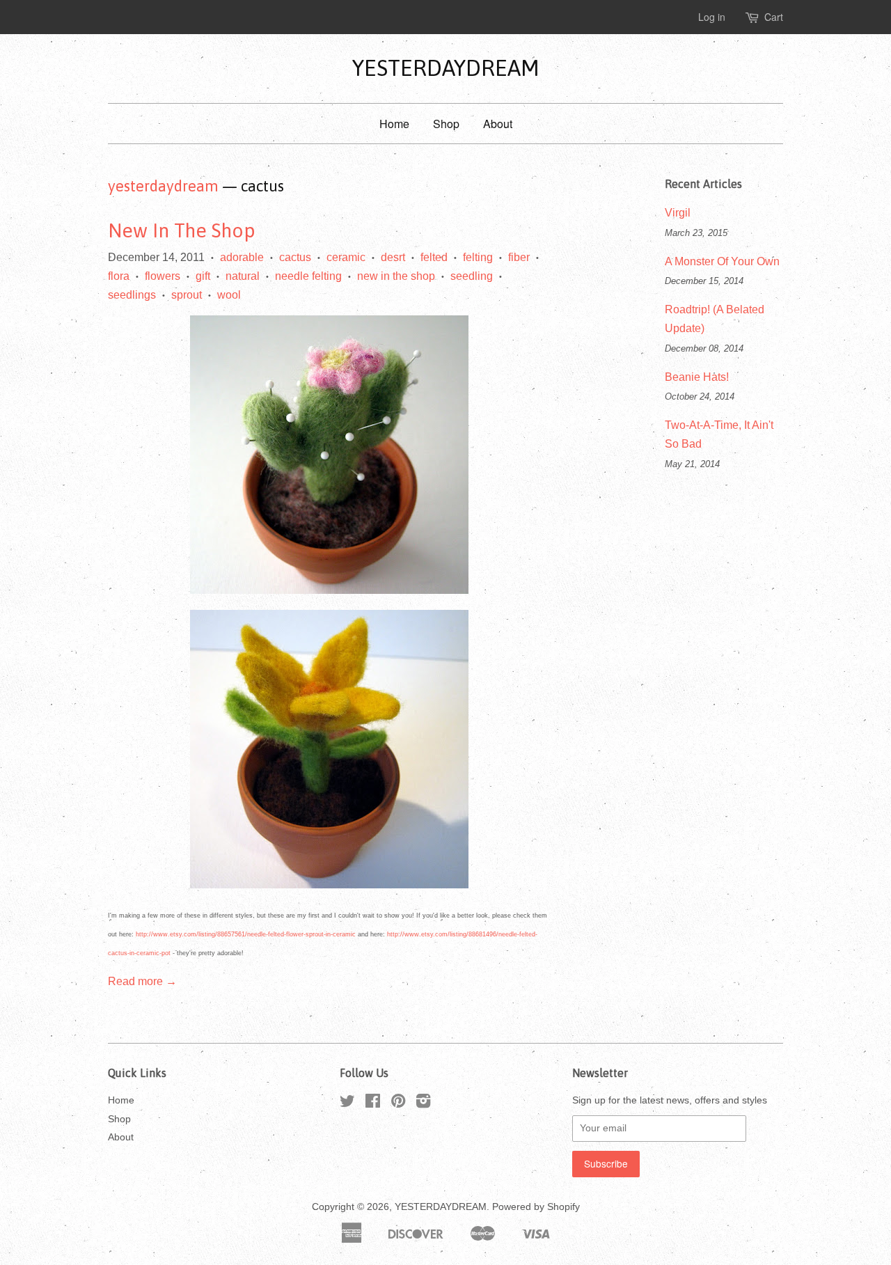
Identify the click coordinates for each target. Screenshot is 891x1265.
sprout (186, 295)
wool (229, 295)
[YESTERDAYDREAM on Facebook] (373, 1104)
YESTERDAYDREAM (445, 68)
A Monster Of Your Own (722, 261)
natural (243, 276)
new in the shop (396, 276)
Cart (773, 17)
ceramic (345, 257)
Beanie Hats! (697, 377)
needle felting (308, 276)
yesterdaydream (163, 186)
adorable (242, 257)
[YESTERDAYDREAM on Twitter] (347, 1104)
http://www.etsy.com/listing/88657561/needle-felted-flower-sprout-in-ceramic (246, 934)
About (497, 124)
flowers (162, 276)
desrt (393, 257)
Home (394, 124)
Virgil (678, 213)
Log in (711, 17)
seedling (471, 276)
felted (434, 257)
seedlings (132, 295)
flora (118, 276)
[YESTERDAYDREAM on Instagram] (423, 1104)
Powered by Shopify (536, 1207)
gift (203, 276)
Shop (446, 124)
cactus (295, 257)
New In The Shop (181, 230)
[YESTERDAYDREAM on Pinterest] (398, 1104)
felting (478, 257)
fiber (519, 257)
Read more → (142, 981)
